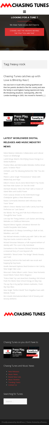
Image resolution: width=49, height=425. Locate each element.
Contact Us (12, 385)
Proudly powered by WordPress (13, 422)
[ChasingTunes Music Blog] (24, 5)
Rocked (34, 422)
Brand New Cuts (14, 377)
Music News (13, 374)
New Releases (13, 371)
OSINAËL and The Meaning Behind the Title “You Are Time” (24, 32)
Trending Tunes (14, 382)
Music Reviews (14, 379)
